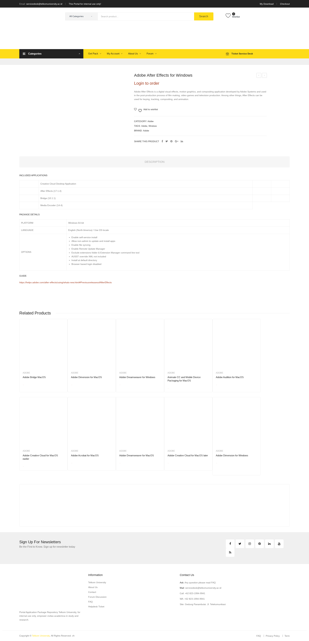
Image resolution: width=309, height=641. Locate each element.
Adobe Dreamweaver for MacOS (136, 455)
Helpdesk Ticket (96, 606)
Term (287, 636)
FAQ (90, 601)
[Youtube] (279, 543)
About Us (133, 53)
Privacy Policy (273, 636)
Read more (34, 388)
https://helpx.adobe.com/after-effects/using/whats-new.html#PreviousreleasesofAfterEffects (65, 282)
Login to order (146, 83)
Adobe (151, 121)
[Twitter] (166, 141)
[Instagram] (249, 543)
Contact (92, 592)
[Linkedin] (269, 543)
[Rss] (230, 552)
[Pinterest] (171, 141)
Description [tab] (154, 161)
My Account (113, 53)
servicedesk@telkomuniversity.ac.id (44, 4)
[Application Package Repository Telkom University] (35, 28)
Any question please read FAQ (198, 582)
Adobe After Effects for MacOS (264, 76)
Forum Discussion (97, 597)
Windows (153, 126)
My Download (267, 4)
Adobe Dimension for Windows (232, 455)
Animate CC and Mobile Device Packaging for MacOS (184, 379)
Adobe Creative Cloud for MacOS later (188, 455)
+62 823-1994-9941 (195, 593)
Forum (150, 53)
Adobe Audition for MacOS (230, 377)
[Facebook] (162, 141)
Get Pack (93, 53)
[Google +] (176, 141)
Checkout (285, 4)
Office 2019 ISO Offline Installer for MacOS (259, 76)
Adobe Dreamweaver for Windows (137, 377)
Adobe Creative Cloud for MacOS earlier (40, 457)
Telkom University (97, 582)
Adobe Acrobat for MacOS (85, 455)
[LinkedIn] (182, 141)
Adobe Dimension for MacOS (86, 377)
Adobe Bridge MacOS (34, 377)
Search (203, 16)
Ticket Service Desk (242, 53)
